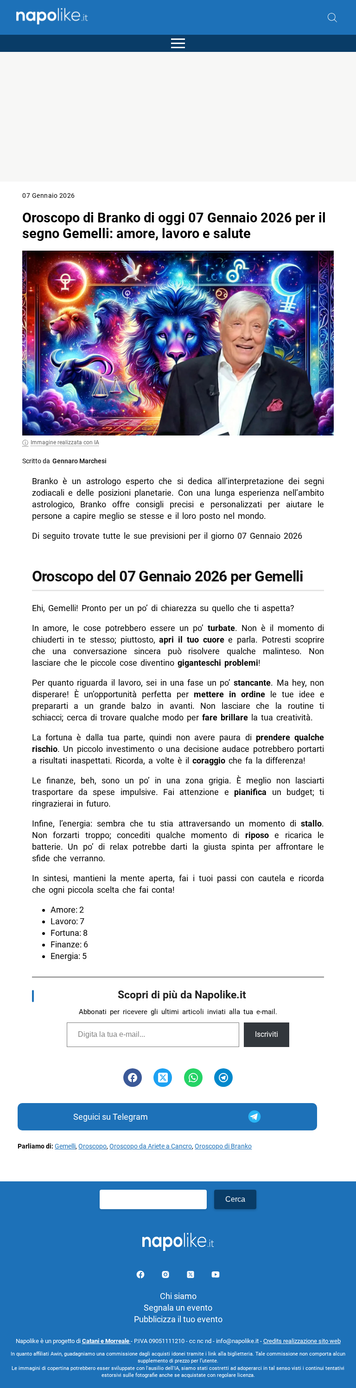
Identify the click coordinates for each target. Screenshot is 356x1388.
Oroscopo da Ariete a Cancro (150, 1146)
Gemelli (65, 1146)
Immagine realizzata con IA (65, 442)
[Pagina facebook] (141, 1276)
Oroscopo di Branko (223, 1146)
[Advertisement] (178, 117)
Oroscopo (92, 1146)
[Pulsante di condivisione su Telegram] (223, 1077)
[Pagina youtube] (215, 1276)
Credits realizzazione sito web (302, 1341)
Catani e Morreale (106, 1341)
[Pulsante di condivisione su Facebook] (132, 1077)
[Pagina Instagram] (166, 1276)
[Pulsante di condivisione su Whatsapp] (193, 1077)
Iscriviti (266, 1034)
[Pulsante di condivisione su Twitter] (162, 1077)
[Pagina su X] (191, 1276)
